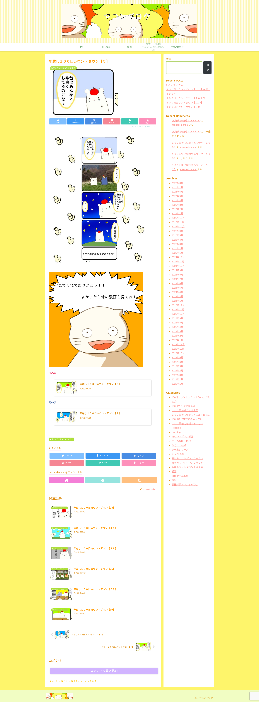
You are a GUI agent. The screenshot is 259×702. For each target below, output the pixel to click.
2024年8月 (177, 274)
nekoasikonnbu (180, 125)
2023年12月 (178, 305)
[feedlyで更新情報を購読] (102, 480)
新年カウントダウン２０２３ (187, 458)
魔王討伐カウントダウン (185, 484)
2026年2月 (177, 209)
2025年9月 (177, 231)
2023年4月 (177, 327)
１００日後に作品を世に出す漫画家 (191, 414)
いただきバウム (174, 85)
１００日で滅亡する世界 (185, 410)
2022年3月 (177, 375)
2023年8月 (177, 322)
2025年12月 (178, 218)
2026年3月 (177, 205)
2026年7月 (177, 187)
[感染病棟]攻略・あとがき (186, 120)
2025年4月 (177, 239)
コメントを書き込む (104, 670)
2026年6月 (177, 191)
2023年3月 (177, 331)
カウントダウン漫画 (182, 436)
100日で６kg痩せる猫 (183, 406)
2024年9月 (177, 270)
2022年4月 (177, 370)
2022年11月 (178, 349)
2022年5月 (177, 366)
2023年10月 (178, 314)
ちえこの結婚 (179, 445)
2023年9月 (177, 318)
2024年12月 (178, 257)
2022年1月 (177, 383)
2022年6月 (177, 362)
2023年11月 (178, 309)
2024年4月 (177, 292)
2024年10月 (178, 266)
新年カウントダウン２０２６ (187, 467)
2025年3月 (177, 244)
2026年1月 (177, 213)
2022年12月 (178, 344)
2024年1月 (177, 301)
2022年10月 (178, 353)
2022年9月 (177, 357)
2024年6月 (177, 283)
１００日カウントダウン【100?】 (184, 102)
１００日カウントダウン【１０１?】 (186, 98)
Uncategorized (179, 432)
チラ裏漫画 (178, 454)
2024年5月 (177, 287)
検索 (168, 59)
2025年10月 (178, 226)
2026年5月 (177, 196)
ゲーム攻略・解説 (181, 441)
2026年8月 (177, 183)
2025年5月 (177, 235)
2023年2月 (177, 335)
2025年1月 (177, 253)
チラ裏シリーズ (180, 449)
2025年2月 (177, 248)
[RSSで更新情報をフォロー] (139, 480)
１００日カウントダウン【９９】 (184, 107)
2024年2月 (177, 296)
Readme (176, 428)
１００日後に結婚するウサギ (187, 423)
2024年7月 (177, 279)
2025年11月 (178, 222)
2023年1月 (177, 340)
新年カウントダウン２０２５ (62, 439)
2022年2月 (177, 379)
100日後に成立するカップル (187, 419)
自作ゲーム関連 (180, 476)
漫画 (174, 471)
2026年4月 (177, 200)
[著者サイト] (66, 480)
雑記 (174, 480)
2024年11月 (178, 261)
